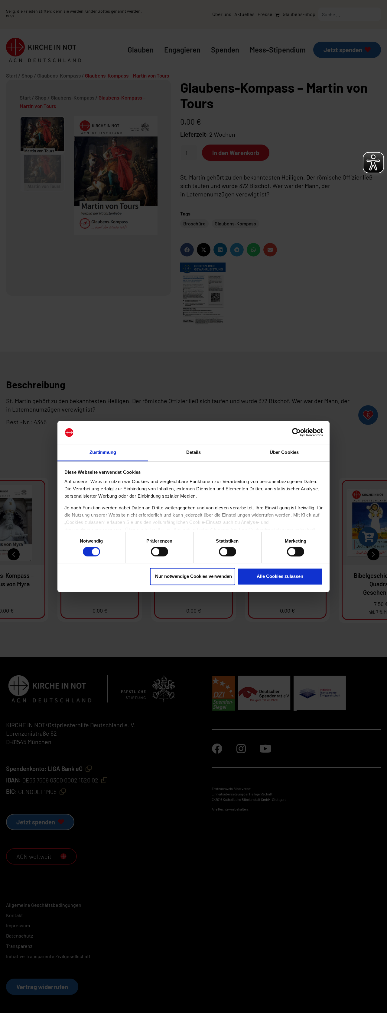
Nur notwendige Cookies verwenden (193, 576)
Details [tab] (193, 452)
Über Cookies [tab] (284, 452)
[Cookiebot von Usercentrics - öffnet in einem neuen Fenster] (296, 432)
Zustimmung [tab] (102, 452)
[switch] (159, 551)
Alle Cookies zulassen (280, 576)
